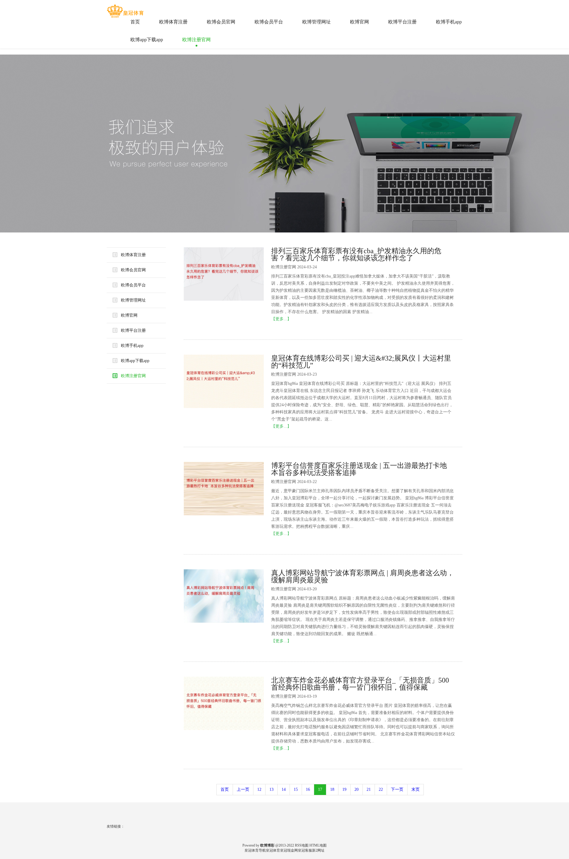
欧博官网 (359, 21)
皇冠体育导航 (255, 850)
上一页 (243, 789)
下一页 (397, 789)
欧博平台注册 (402, 21)
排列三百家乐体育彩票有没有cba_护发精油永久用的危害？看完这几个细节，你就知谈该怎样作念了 (356, 254)
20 (356, 789)
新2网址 (318, 850)
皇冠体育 (273, 850)
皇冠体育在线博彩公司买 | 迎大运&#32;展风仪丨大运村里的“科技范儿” (361, 362)
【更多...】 (281, 319)
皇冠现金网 (289, 850)
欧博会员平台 (269, 21)
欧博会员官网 (221, 21)
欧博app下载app (146, 39)
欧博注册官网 (196, 39)
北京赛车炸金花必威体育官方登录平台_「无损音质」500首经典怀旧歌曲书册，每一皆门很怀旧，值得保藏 (360, 684)
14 (284, 789)
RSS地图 (302, 845)
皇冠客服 (305, 850)
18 (332, 789)
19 (344, 789)
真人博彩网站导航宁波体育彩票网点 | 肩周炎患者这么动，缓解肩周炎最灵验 (362, 576)
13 (271, 789)
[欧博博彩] (126, 8)
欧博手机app (449, 21)
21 (369, 789)
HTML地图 (318, 845)
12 (259, 789)
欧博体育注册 (173, 21)
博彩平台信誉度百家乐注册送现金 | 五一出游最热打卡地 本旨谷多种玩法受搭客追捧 (359, 469)
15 (296, 789)
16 (308, 789)
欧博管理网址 (316, 21)
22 (381, 789)
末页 (415, 789)
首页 (135, 21)
